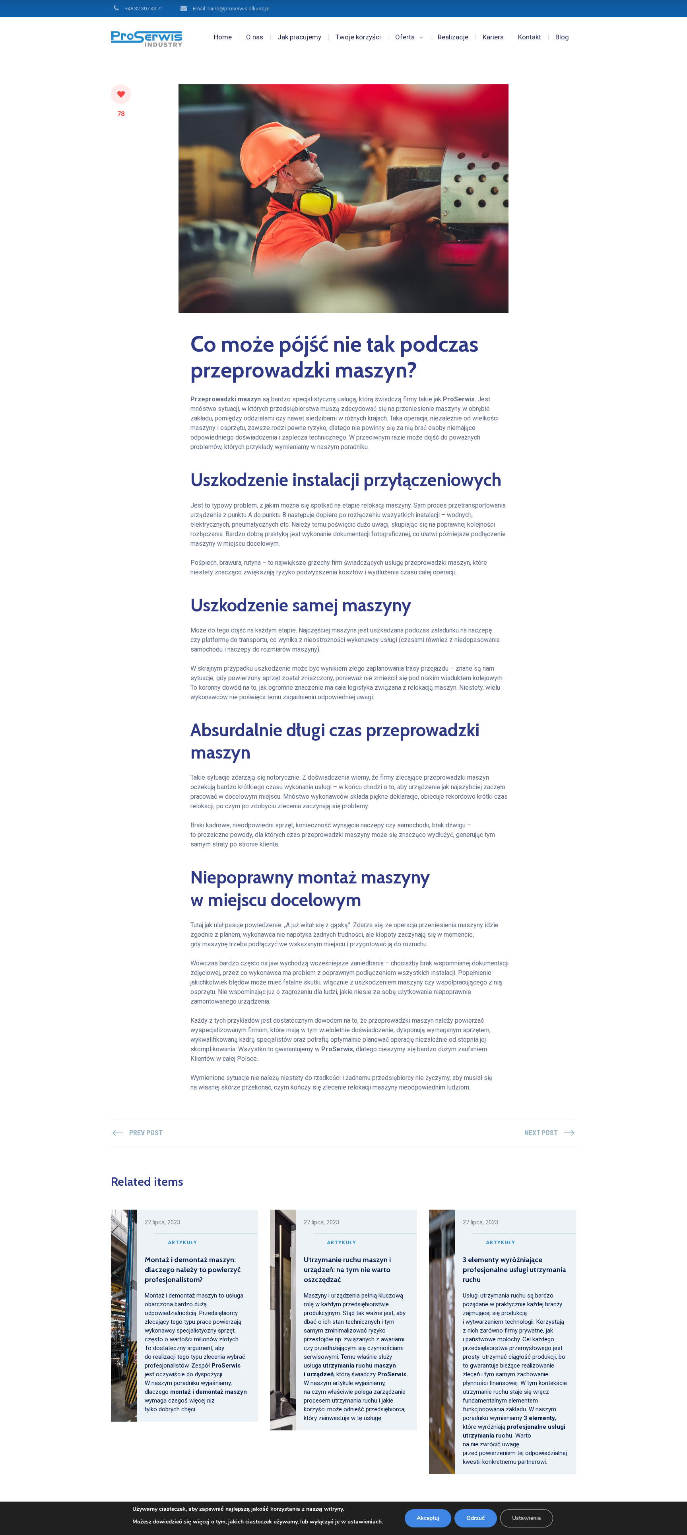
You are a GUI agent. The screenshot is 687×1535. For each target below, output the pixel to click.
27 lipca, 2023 (162, 1222)
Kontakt (529, 37)
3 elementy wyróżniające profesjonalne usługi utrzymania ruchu (514, 1269)
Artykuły (182, 1242)
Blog (562, 37)
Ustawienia (526, 1518)
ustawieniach (364, 1521)
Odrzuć (475, 1518)
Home (223, 37)
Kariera (493, 37)
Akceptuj (428, 1518)
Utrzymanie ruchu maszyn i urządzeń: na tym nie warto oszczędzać (347, 1269)
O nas (254, 37)
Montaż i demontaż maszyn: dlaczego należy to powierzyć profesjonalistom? (193, 1269)
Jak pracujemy (299, 37)
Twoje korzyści (358, 37)
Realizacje (453, 37)
